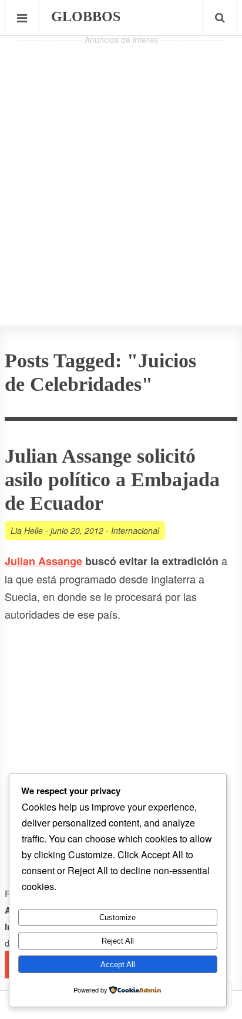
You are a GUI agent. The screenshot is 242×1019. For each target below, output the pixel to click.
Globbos (85, 16)
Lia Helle (27, 530)
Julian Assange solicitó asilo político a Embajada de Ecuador (112, 479)
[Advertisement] (121, 169)
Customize (117, 917)
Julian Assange (43, 561)
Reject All (118, 941)
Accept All (117, 964)
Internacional (135, 530)
